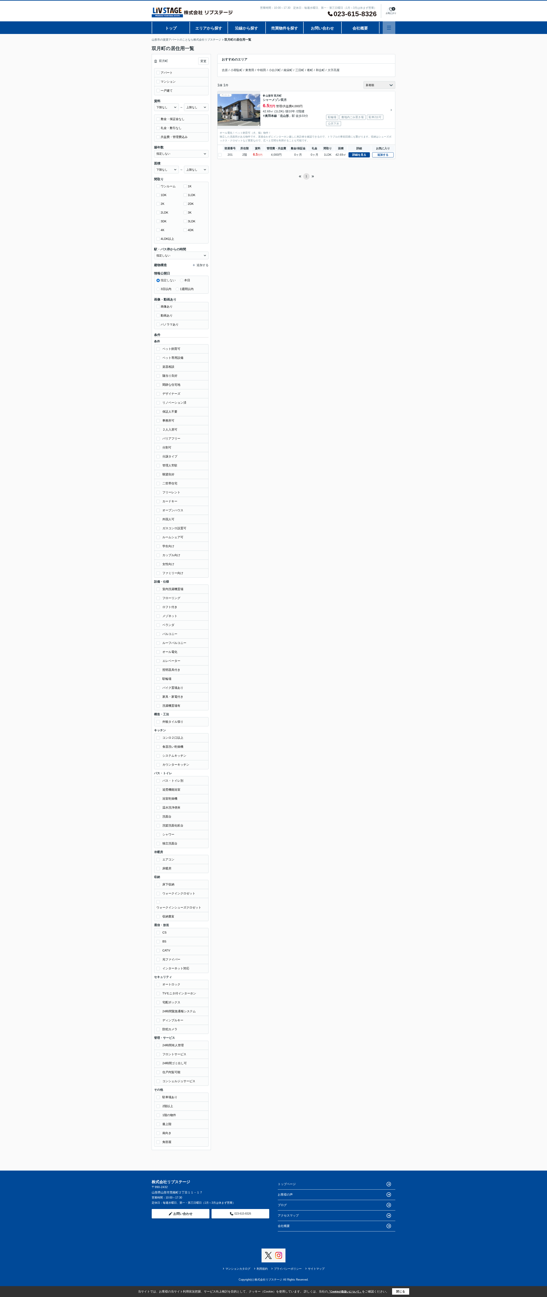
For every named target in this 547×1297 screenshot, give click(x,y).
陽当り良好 (169, 375)
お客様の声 (285, 1194)
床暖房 (166, 868)
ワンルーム (168, 186)
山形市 (269, 95)
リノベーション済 (174, 402)
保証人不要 (169, 411)
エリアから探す (208, 28)
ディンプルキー (172, 1020)
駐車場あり (169, 1097)
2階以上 (167, 1106)
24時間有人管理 (173, 1045)
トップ (171, 28)
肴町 (310, 70)
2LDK (164, 212)
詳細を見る (359, 154)
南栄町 (288, 70)
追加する (382, 154)
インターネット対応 (175, 968)
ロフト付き (169, 607)
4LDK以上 (167, 238)
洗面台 (166, 816)
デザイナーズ (171, 393)
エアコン (168, 859)
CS (164, 932)
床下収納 (168, 884)
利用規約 (262, 1268)
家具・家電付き (172, 696)
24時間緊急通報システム (179, 1011)
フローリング (171, 598)
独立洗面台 (169, 843)
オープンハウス (172, 510)
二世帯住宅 (169, 483)
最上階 (166, 1124)
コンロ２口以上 (172, 737)
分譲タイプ (169, 456)
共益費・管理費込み (174, 137)
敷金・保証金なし (173, 119)
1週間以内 (187, 289)
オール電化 (169, 652)
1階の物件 (169, 1115)
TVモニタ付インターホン (179, 993)
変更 (203, 61)
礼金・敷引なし (171, 128)
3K (189, 212)
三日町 (299, 70)
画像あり (167, 306)
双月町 (278, 95)
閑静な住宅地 (171, 384)
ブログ (282, 1205)
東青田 (249, 70)
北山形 (284, 115)
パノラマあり (170, 324)
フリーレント (171, 492)
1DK (163, 195)
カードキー (169, 501)
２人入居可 (169, 429)
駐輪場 (166, 678)
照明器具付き (171, 669)
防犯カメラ (169, 1029)
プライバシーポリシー (288, 1268)
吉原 (225, 70)
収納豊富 (168, 916)
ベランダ (168, 625)
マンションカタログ (237, 1268)
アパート (167, 72)
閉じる (400, 1291)
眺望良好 (168, 474)
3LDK (191, 221)
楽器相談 (168, 366)
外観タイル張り (172, 721)
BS (164, 941)
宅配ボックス (171, 1002)
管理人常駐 (169, 465)
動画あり (167, 315)
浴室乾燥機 (169, 798)
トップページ (287, 1184)
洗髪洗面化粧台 (172, 825)
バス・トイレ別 (172, 780)
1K (189, 186)
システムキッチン (174, 755)
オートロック (171, 984)
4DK (191, 230)
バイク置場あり (172, 687)
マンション (168, 81)
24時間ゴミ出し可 (174, 1063)
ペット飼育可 (171, 348)
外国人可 (168, 519)
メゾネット (169, 616)
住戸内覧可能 (171, 1072)
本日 (187, 280)
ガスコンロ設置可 (174, 528)
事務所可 (168, 420)
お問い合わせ (322, 28)
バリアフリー (171, 438)
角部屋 (166, 1142)
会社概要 (360, 28)
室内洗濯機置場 (172, 589)
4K (162, 230)
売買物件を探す (284, 28)
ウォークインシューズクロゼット (178, 907)
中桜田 (261, 70)
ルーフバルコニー (174, 643)
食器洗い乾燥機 (172, 746)
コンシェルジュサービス (178, 1081)
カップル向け (171, 555)
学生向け (168, 546)
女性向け (168, 564)
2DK (191, 203)
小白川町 (275, 70)
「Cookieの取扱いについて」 (345, 1291)
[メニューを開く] (389, 27)
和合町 (320, 70)
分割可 (166, 447)
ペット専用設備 (172, 357)
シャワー (168, 834)
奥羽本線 (271, 115)
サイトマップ (316, 1268)
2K (162, 203)
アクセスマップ (288, 1215)
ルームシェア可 (172, 537)
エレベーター (171, 660)
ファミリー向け (172, 573)
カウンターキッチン (175, 764)
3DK (163, 221)
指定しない (168, 280)
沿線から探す (246, 28)
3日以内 (166, 289)
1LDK (191, 195)
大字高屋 (334, 70)
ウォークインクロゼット (178, 893)
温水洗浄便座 (171, 807)
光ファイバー (171, 959)
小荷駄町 (237, 70)
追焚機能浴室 (171, 789)
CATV (166, 950)
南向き (166, 1133)
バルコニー (169, 634)
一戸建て (167, 90)
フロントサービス (174, 1054)
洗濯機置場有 (171, 705)
